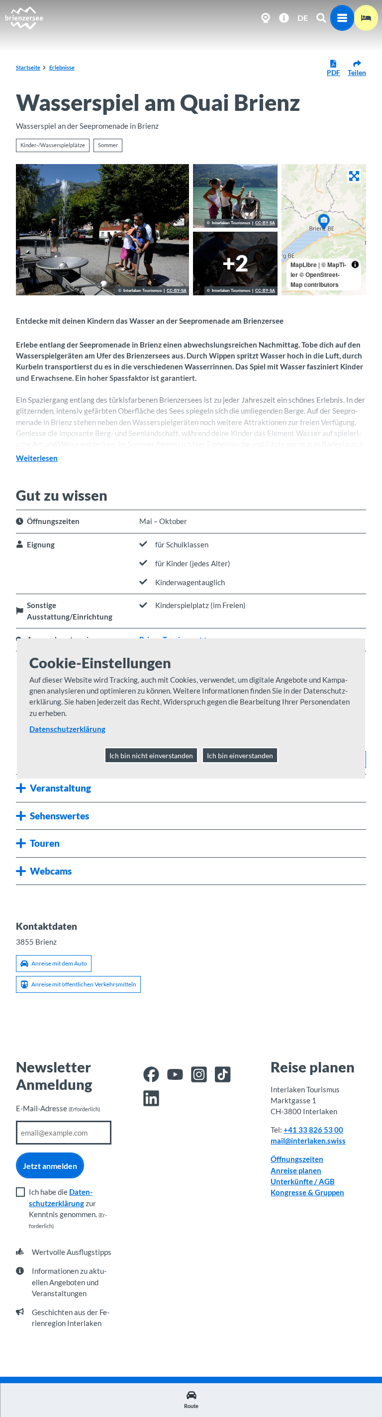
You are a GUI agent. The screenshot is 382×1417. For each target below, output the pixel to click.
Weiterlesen (37, 457)
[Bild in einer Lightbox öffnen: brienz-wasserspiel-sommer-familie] (235, 263)
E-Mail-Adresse (58, 1108)
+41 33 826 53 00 (313, 1129)
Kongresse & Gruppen (307, 1192)
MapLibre (303, 264)
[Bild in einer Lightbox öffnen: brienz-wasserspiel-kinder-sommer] (102, 229)
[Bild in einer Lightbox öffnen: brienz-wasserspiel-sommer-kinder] (235, 196)
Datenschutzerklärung (67, 728)
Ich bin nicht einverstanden (151, 755)
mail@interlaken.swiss (308, 1140)
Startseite (28, 67)
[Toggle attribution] (355, 264)
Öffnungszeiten (297, 1158)
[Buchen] (366, 18)
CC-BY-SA (177, 291)
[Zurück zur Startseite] (24, 18)
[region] (324, 229)
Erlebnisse (62, 67)
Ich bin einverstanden (240, 755)
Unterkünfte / (295, 1181)
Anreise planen (296, 1170)
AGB (327, 1181)
